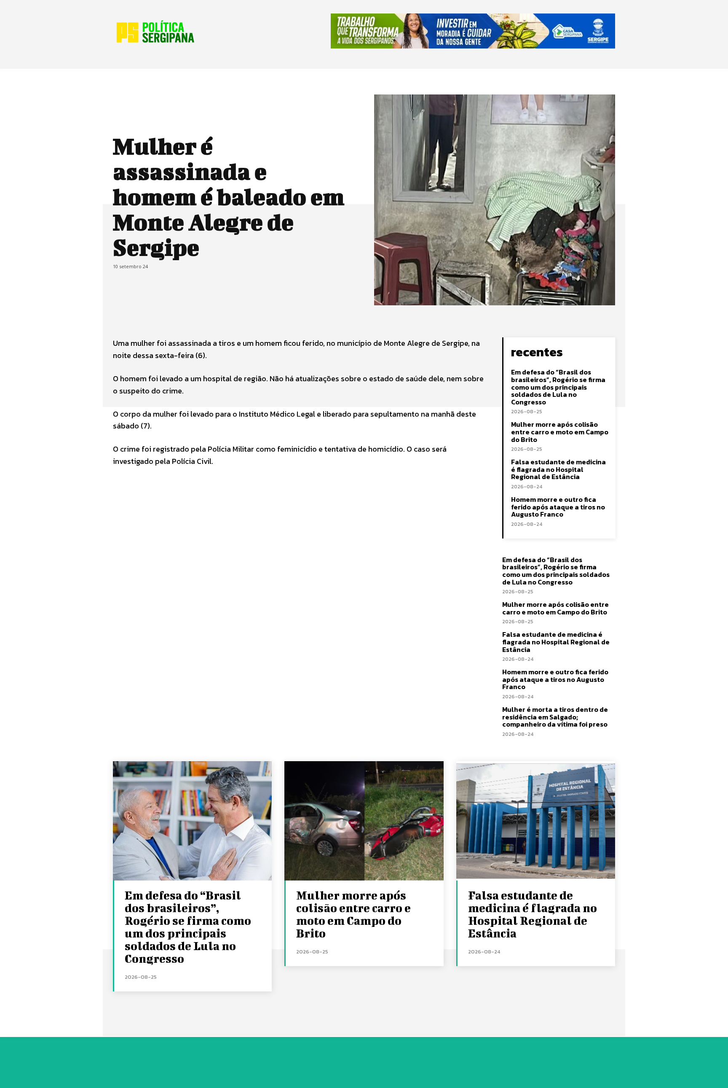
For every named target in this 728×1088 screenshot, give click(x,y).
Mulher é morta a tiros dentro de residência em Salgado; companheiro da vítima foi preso (555, 716)
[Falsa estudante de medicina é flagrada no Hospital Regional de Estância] (535, 821)
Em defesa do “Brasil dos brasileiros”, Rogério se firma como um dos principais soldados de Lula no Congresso (558, 387)
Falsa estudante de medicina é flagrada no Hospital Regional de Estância (558, 469)
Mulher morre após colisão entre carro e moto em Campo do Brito (559, 431)
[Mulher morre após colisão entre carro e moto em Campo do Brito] (363, 821)
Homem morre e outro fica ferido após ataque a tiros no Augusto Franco (558, 506)
